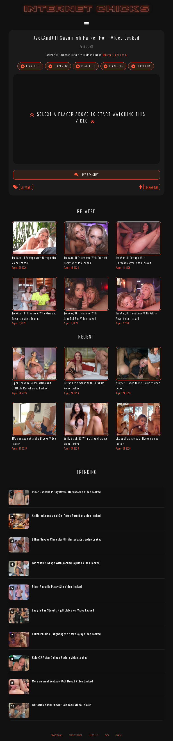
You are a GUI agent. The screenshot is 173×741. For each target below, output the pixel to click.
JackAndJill (152, 186)
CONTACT (119, 735)
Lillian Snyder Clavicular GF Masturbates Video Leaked (67, 539)
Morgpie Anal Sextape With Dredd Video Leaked (62, 681)
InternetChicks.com (115, 54)
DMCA (107, 735)
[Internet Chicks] (87, 13)
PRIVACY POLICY (56, 735)
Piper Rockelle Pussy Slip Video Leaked (57, 586)
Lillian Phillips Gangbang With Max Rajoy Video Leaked (66, 634)
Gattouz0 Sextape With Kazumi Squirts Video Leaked (66, 563)
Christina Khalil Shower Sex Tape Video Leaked (61, 705)
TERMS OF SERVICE (75, 735)
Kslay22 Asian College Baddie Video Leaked (60, 657)
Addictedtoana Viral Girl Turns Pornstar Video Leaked (66, 516)
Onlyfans (26, 186)
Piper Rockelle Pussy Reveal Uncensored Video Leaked (66, 492)
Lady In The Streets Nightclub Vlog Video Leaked (63, 610)
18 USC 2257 (93, 735)
